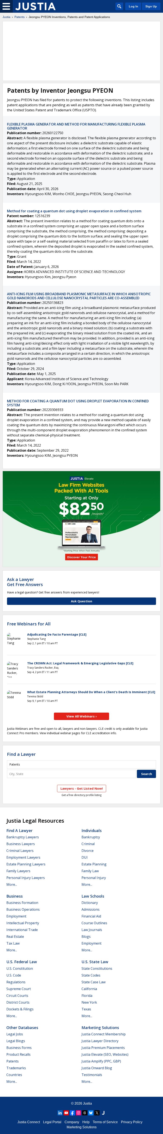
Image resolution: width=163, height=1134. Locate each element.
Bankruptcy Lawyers (22, 837)
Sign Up (151, 6)
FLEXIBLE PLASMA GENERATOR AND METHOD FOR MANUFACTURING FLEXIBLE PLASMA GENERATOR (76, 126)
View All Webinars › (81, 716)
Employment (16, 916)
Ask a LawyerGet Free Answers (25, 582)
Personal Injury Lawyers (25, 877)
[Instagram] (78, 1112)
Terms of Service (105, 1122)
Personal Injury (94, 877)
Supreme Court (18, 988)
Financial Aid (91, 916)
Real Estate (15, 936)
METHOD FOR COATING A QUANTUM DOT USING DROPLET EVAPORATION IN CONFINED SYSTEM (78, 403)
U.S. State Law (95, 961)
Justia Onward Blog (97, 1068)
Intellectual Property (22, 923)
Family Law (90, 871)
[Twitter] (97, 1112)
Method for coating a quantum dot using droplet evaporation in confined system (74, 211)
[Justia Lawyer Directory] (103, 1112)
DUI (85, 857)
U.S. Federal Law (21, 961)
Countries (14, 1074)
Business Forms (19, 1047)
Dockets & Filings (20, 1009)
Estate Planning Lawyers (25, 864)
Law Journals (92, 929)
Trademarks (16, 1068)
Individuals (92, 830)
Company (72, 1122)
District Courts (18, 1002)
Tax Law (13, 943)
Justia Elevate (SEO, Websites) (105, 1054)
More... (11, 884)
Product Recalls (18, 1054)
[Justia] (35, 6)
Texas (86, 1009)
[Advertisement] (81, 51)
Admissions (91, 909)
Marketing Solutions (100, 1027)
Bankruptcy (91, 837)
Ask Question (81, 601)
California (89, 988)
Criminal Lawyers (20, 850)
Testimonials (92, 1074)
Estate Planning (94, 864)
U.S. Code (13, 975)
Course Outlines (94, 923)
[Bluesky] (90, 1112)
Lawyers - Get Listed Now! (81, 788)
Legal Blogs (15, 1041)
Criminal (88, 844)
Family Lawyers (18, 871)
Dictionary (90, 902)
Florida (87, 995)
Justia (6, 17)
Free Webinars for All (29, 623)
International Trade (22, 929)
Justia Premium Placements (103, 1047)
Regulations (15, 982)
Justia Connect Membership (104, 1034)
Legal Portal (52, 1122)
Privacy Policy (131, 1122)
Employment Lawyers (23, 857)
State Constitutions (97, 968)
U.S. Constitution (19, 968)
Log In (133, 6)
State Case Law (93, 982)
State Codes (91, 975)
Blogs (86, 936)
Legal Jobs (14, 1034)
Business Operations (23, 909)
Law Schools (93, 896)
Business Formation (22, 902)
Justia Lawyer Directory (100, 1041)
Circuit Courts (17, 995)
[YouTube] (66, 1112)
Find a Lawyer (21, 754)
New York (89, 1002)
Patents (19, 17)
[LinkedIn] (60, 1112)
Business (14, 896)
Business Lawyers (20, 844)
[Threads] (84, 1112)
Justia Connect (28, 1122)
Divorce (88, 850)
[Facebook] (72, 1112)
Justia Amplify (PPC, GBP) (101, 1061)
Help (86, 1122)
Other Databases (22, 1027)
